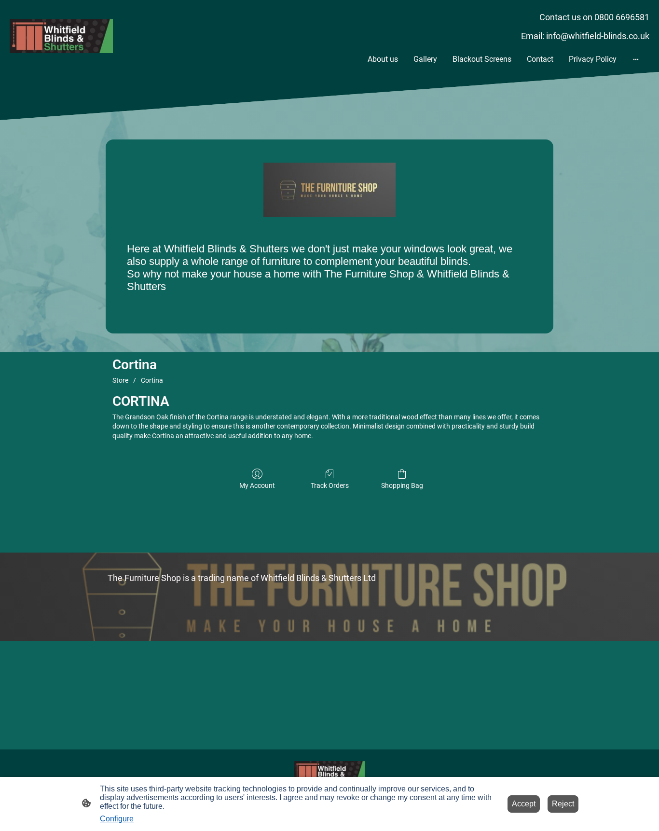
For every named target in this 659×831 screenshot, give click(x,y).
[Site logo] (61, 36)
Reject (563, 804)
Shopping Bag (402, 485)
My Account (257, 485)
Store (120, 380)
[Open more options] (635, 59)
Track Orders (330, 485)
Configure (117, 819)
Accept (523, 804)
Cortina (152, 380)
